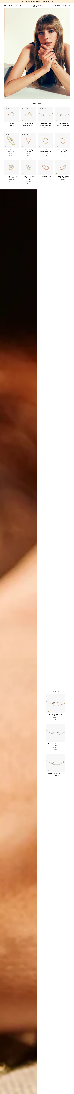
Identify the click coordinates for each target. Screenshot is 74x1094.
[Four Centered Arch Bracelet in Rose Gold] (55, 733)
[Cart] (69, 5)
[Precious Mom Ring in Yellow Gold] (11, 167)
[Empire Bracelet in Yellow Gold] (11, 140)
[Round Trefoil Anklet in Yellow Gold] (55, 703)
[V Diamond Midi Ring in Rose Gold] (62, 167)
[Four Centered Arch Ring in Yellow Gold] (28, 114)
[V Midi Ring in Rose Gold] (45, 167)
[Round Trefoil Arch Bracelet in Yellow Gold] (62, 114)
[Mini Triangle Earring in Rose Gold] (28, 140)
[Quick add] (5, 120)
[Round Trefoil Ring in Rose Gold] (11, 114)
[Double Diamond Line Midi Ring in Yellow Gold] (28, 167)
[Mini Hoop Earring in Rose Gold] (62, 140)
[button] (5, 5)
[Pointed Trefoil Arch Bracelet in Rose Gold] (45, 114)
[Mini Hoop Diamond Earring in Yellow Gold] (45, 140)
